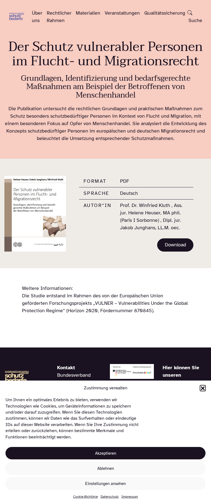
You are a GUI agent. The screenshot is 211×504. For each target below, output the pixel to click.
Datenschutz (110, 496)
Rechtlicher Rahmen (59, 16)
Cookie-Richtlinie (85, 496)
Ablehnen (105, 468)
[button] (203, 388)
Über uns (37, 16)
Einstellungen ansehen (105, 483)
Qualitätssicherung (164, 13)
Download (175, 245)
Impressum (129, 496)
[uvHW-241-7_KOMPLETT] (35, 213)
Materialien (88, 13)
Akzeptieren (105, 453)
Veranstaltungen (122, 13)
